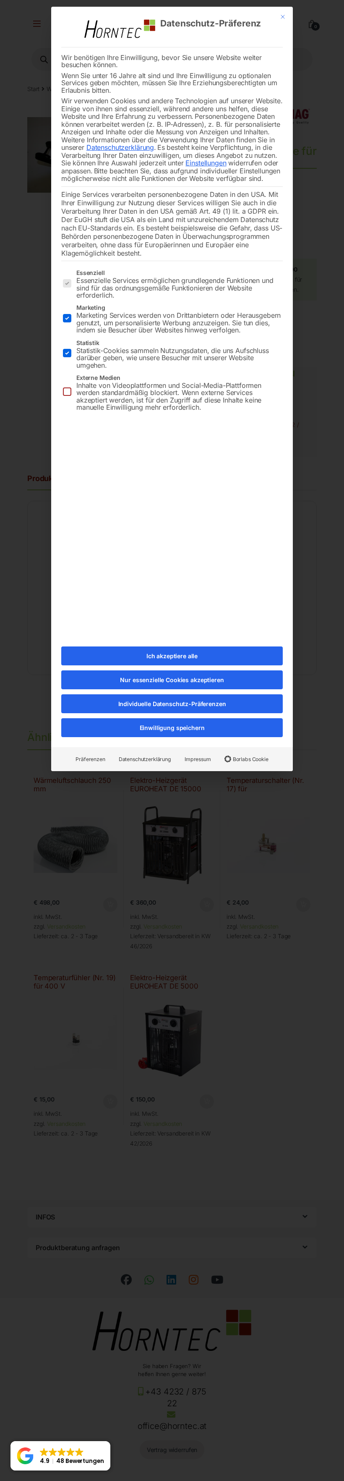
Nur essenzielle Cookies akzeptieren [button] (172, 679)
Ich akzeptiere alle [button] (172, 655)
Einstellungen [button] (205, 163)
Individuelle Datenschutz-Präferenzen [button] (172, 703)
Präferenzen (90, 759)
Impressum (198, 759)
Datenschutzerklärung (120, 147)
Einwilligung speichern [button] (172, 727)
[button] (60, 1456)
